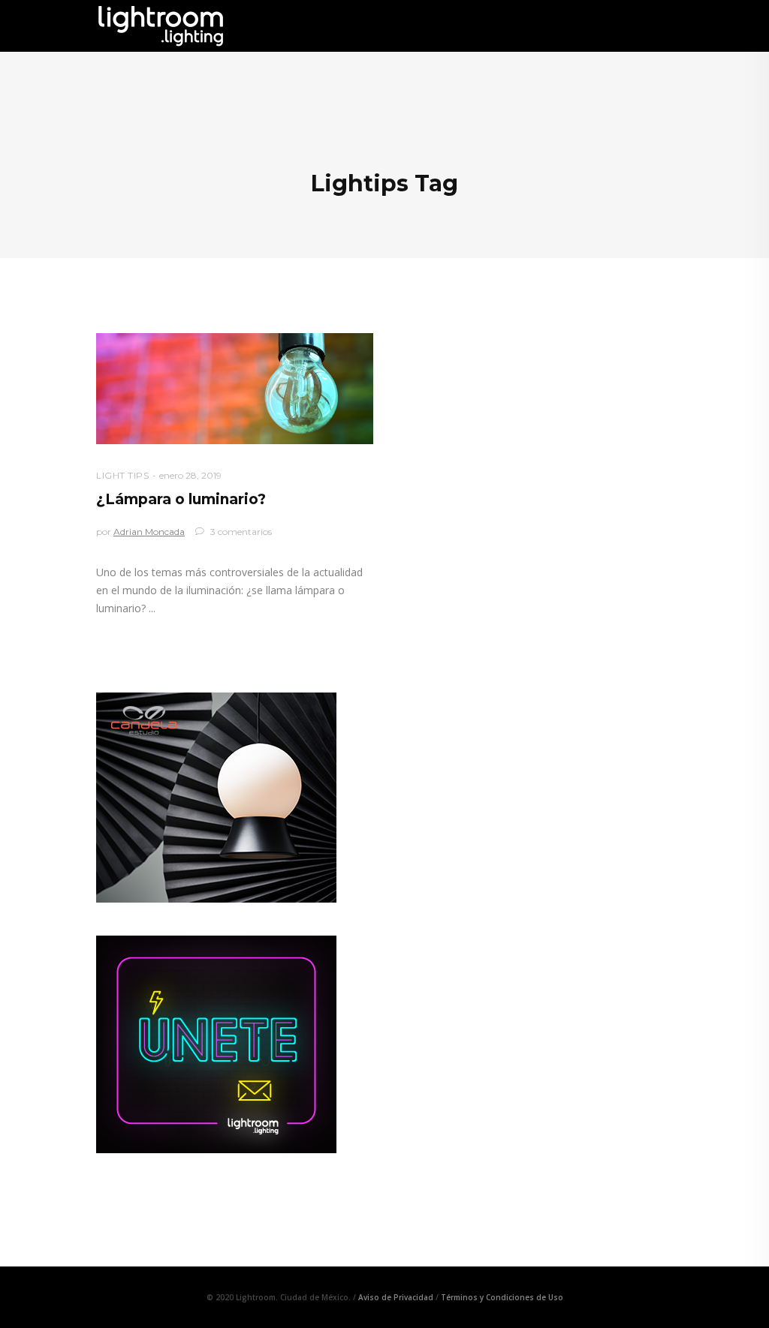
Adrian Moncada (149, 531)
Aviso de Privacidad (395, 1297)
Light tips (122, 475)
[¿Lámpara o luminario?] (234, 388)
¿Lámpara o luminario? (181, 499)
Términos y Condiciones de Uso (502, 1297)
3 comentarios (240, 531)
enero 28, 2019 (190, 475)
